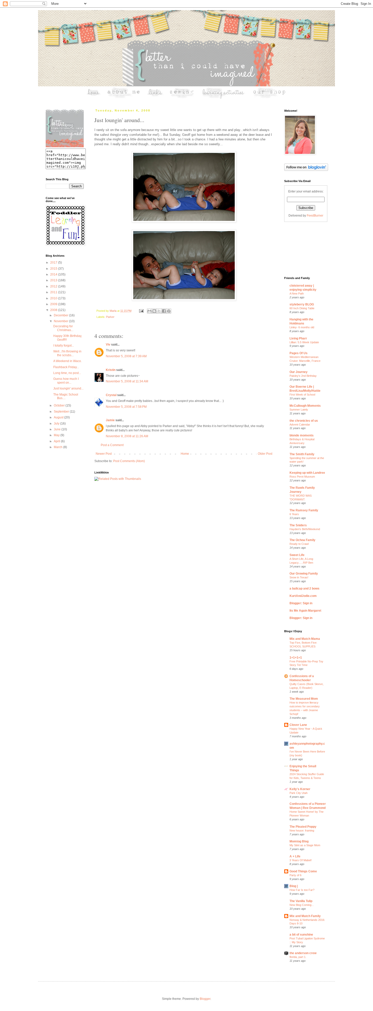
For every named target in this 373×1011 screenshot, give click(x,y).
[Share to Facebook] (163, 311)
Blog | (294, 886)
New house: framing (302, 830)
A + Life (295, 856)
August (59, 417)
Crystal (111, 395)
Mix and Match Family (305, 916)
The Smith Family (302, 454)
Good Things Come (303, 871)
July (57, 423)
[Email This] (149, 311)
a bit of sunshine (301, 934)
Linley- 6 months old (302, 327)
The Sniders (298, 525)
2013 (54, 280)
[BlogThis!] (154, 311)
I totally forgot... (63, 345)
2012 (54, 286)
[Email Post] (141, 310)
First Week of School (302, 394)
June (57, 429)
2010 (54, 298)
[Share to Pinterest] (168, 311)
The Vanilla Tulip (301, 901)
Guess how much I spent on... (66, 380)
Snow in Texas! (299, 577)
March (58, 447)
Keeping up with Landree (307, 473)
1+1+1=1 (296, 657)
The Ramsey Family (304, 510)
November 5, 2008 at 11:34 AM (127, 381)
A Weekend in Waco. (67, 361)
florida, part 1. (298, 956)
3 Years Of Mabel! (301, 860)
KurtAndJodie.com (303, 596)
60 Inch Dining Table (302, 308)
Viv (108, 344)
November (61, 321)
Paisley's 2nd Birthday (303, 375)
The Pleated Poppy (303, 826)
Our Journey (299, 372)
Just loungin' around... (68, 388)
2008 (54, 310)
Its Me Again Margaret (305, 610)
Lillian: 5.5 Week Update (304, 342)
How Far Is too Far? (302, 889)
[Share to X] (159, 311)
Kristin (110, 370)
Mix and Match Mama (305, 639)
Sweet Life (297, 555)
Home (185, 453)
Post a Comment (112, 445)
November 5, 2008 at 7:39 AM (126, 356)
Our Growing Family (304, 573)
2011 (54, 292)
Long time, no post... (67, 373)
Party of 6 (295, 875)
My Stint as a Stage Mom (305, 845)
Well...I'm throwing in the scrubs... (67, 353)
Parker (110, 316)
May (57, 435)
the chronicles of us (304, 420)
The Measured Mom (304, 698)
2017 (54, 262)
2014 (54, 274)
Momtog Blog (299, 841)
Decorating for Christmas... (63, 328)
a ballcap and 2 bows (304, 588)
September (62, 411)
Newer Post (104, 453)
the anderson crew (303, 953)
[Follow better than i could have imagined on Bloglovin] (306, 170)
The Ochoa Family (302, 540)
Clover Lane (298, 725)
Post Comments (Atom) (129, 461)
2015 (54, 268)
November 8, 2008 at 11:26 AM (127, 436)
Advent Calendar (300, 424)
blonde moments (302, 435)
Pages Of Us (299, 353)
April (57, 441)
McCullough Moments (305, 405)
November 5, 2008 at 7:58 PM (126, 407)
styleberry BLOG (302, 304)
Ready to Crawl (299, 543)
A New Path (297, 293)
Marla (113, 310)
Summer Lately (299, 409)
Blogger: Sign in (301, 603)
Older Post (265, 453)
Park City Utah (299, 792)
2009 (54, 304)
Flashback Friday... (66, 367)
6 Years (294, 514)
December (61, 315)
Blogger (205, 999)
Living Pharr (298, 338)
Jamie (110, 420)
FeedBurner (315, 215)
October (59, 405)
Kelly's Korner (300, 789)
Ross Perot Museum (302, 476)
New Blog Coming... (302, 904)
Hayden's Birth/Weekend (305, 529)
